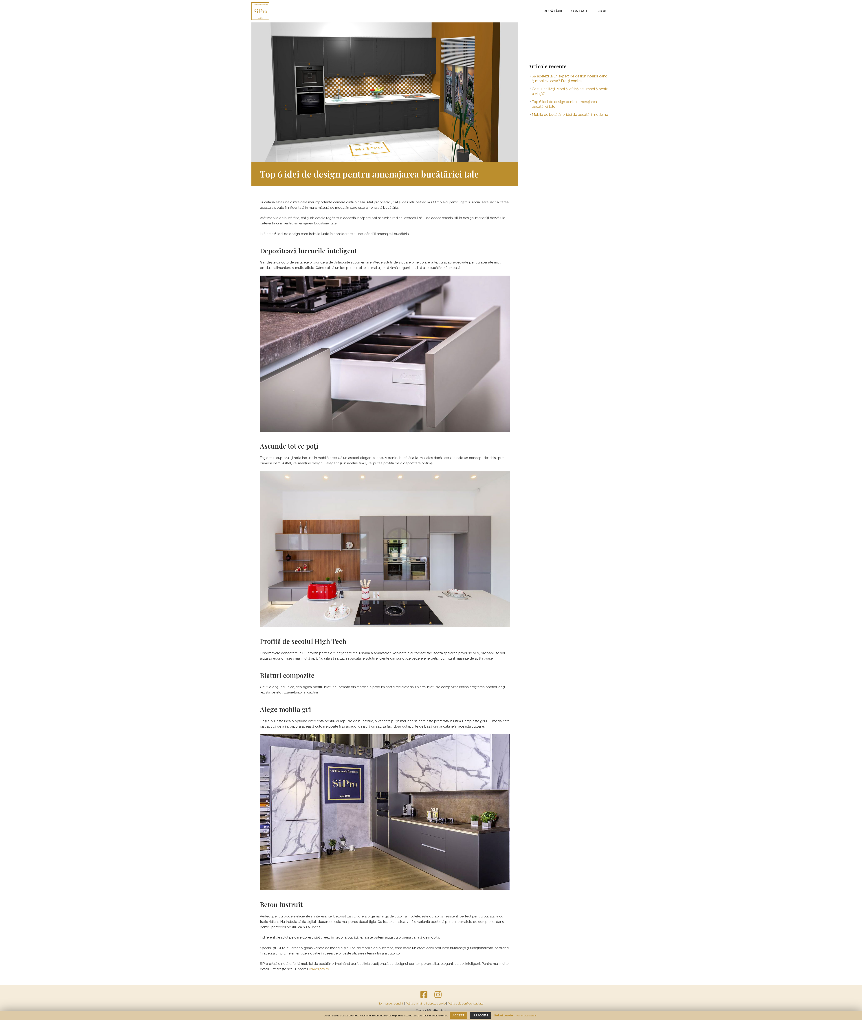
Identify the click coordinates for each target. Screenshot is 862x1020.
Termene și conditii (391, 1003)
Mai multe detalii (526, 1015)
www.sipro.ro (319, 969)
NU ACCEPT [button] (480, 1015)
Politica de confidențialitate (465, 1003)
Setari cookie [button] (503, 1015)
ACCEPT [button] (458, 1015)
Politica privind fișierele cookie (426, 1003)
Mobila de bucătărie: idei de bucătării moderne (570, 114)
